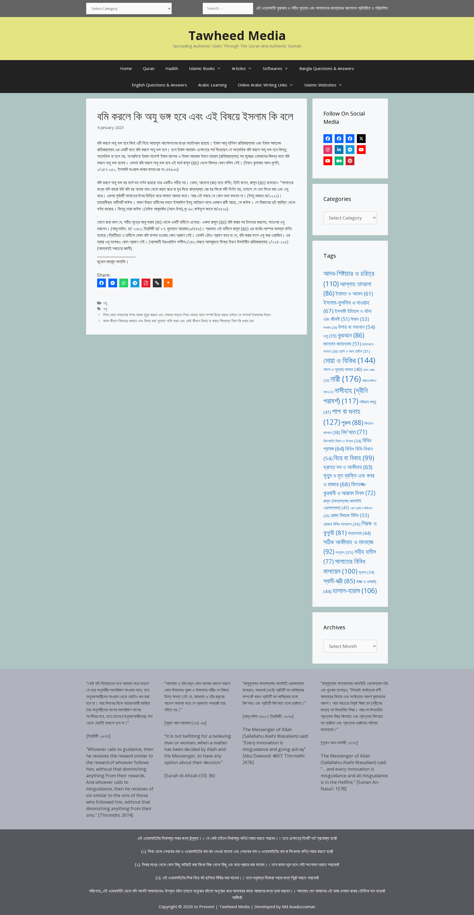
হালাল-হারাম (355, 590)
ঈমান (360, 318)
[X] (361, 138)
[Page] (339, 138)
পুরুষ (352, 422)
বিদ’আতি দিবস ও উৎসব (342, 441)
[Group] (350, 138)
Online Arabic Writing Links (262, 85)
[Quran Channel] (327, 160)
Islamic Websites (320, 85)
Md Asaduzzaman (298, 906)
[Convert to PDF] (146, 283)
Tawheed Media (237, 35)
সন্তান (344, 552)
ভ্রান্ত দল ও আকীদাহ (347, 467)
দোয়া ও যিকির (349, 360)
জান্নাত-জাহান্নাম (342, 343)
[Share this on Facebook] (101, 283)
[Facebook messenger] (112, 283)
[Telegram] (135, 283)
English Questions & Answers (159, 85)
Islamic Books (202, 68)
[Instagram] (327, 149)
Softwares (272, 68)
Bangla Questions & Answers (326, 68)
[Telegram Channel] (350, 149)
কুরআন (351, 335)
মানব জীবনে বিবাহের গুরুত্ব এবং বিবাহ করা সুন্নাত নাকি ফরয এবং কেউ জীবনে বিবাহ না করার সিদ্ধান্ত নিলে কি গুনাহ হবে (178, 320)
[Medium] (339, 160)
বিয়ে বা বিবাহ (354, 457)
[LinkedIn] (339, 149)
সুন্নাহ (366, 572)
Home (126, 68)
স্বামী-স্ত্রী (339, 581)
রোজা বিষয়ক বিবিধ (349, 515)
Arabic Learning (212, 85)
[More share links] (168, 283)
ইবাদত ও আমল (354, 293)
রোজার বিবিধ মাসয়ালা (341, 524)
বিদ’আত (354, 432)
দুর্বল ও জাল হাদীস (354, 351)
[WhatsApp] (123, 283)
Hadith (171, 68)
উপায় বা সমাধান (356, 326)
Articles (239, 68)
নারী (345, 378)
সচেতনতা (359, 533)
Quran (148, 68)
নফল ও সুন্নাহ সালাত (342, 369)
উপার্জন (330, 327)
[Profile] (327, 138)
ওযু (105, 302)
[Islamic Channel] (361, 149)
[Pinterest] (350, 160)
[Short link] (157, 283)
